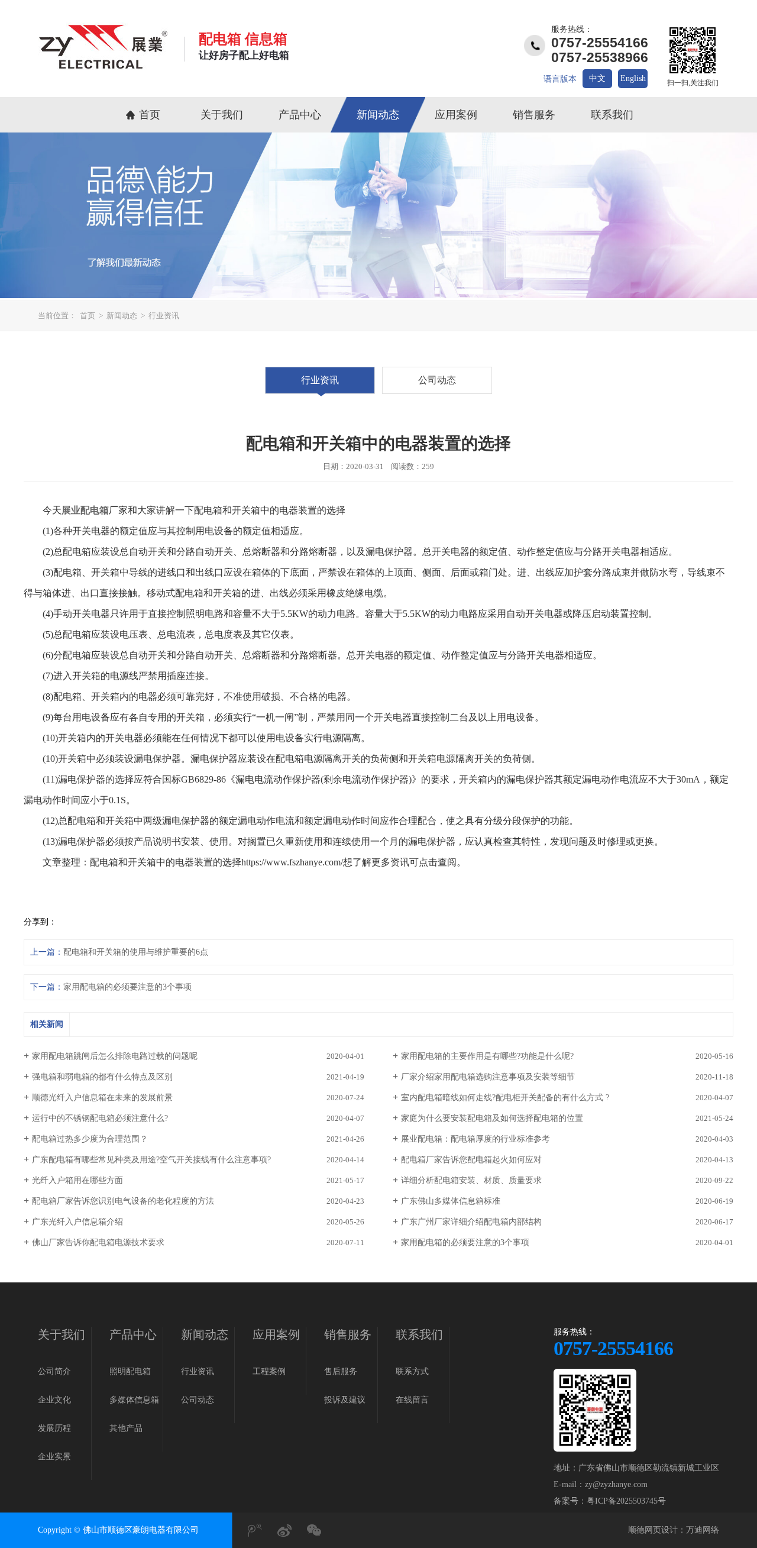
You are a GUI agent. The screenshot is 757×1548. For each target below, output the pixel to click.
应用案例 (456, 115)
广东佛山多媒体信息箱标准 (450, 1201)
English (633, 78)
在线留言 (412, 1399)
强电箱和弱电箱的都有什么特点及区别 (102, 1076)
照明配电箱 (130, 1371)
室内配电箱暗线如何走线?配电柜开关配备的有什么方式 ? (505, 1097)
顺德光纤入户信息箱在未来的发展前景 (102, 1097)
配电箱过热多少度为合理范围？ (90, 1139)
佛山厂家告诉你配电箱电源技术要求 (98, 1242)
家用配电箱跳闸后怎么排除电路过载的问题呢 (115, 1056)
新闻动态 (378, 115)
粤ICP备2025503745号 (626, 1501)
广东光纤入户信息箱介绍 (77, 1221)
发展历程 (54, 1428)
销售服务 (534, 115)
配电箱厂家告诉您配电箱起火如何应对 (471, 1159)
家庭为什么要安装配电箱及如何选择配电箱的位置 (492, 1118)
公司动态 (437, 380)
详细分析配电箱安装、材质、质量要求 (471, 1180)
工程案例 (269, 1371)
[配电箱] (103, 67)
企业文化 (54, 1399)
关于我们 (221, 115)
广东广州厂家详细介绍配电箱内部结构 (471, 1221)
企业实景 (54, 1456)
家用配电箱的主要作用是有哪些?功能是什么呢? (487, 1056)
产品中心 (300, 115)
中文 (597, 78)
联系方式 (412, 1371)
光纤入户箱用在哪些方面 (77, 1180)
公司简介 (54, 1371)
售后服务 (340, 1371)
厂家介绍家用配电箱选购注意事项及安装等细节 (488, 1076)
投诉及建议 (344, 1399)
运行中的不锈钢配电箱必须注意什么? (100, 1118)
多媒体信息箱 (134, 1399)
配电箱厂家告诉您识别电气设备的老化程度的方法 (123, 1201)
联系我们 (612, 115)
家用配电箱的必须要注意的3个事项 (127, 987)
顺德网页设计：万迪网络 (673, 1530)
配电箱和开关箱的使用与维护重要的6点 (135, 952)
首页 (149, 115)
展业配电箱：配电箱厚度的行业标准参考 (475, 1139)
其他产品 (126, 1428)
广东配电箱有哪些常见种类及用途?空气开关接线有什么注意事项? (151, 1159)
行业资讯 (163, 315)
